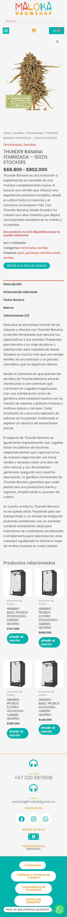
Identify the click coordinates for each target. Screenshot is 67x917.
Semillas (18, 133)
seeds (56, 253)
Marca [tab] (8, 308)
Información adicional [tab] (20, 292)
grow (21, 253)
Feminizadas (34, 133)
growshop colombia (38, 253)
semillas (8, 258)
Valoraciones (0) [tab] (16, 316)
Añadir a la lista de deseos (27, 266)
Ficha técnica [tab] (13, 300)
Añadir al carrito (16, 639)
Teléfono (33, 774)
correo (33, 798)
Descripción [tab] (12, 284)
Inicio (6, 133)
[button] (6, 30)
